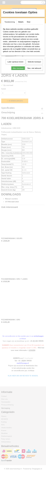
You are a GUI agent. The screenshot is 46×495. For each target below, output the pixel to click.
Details (20, 22)
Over (28, 22)
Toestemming (10, 22)
